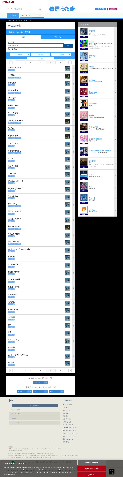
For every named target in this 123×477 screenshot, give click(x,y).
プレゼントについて (69, 436)
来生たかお (14, 20)
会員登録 (66, 413)
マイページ (66, 410)
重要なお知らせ (68, 439)
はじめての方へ (68, 419)
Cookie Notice (9, 474)
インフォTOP (67, 404)
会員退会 (66, 416)
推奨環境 (66, 442)
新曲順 (20, 54)
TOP (8, 20)
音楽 (14, 15)
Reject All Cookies (91, 469)
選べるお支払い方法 (69, 430)
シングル (13, 49)
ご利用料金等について (70, 428)
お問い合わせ (67, 422)
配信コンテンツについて (71, 433)
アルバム (57, 37)
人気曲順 (40, 54)
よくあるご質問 (68, 425)
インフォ (27, 15)
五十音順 (61, 54)
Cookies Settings (91, 462)
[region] (61, 468)
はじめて (39, 15)
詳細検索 (36, 405)
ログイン (66, 407)
